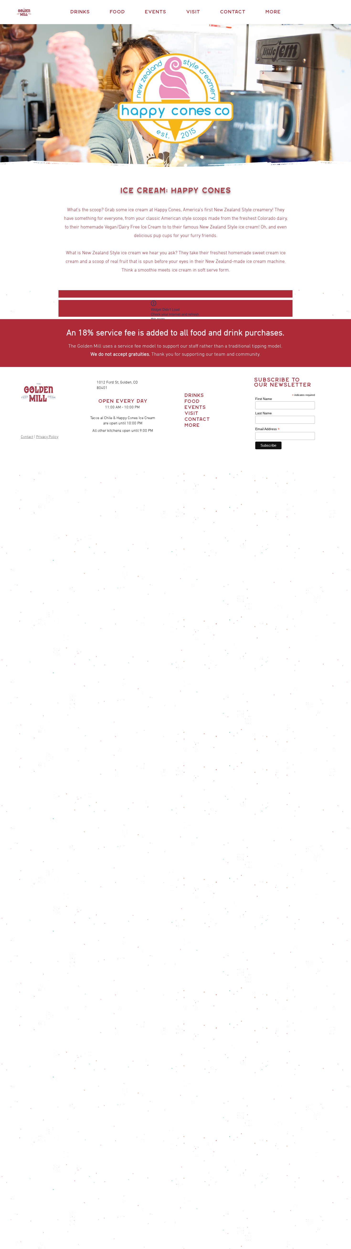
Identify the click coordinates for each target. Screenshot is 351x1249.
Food (192, 401)
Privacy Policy (47, 437)
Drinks (193, 395)
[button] (80, 12)
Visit (191, 413)
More (192, 425)
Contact (27, 437)
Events (193, 407)
